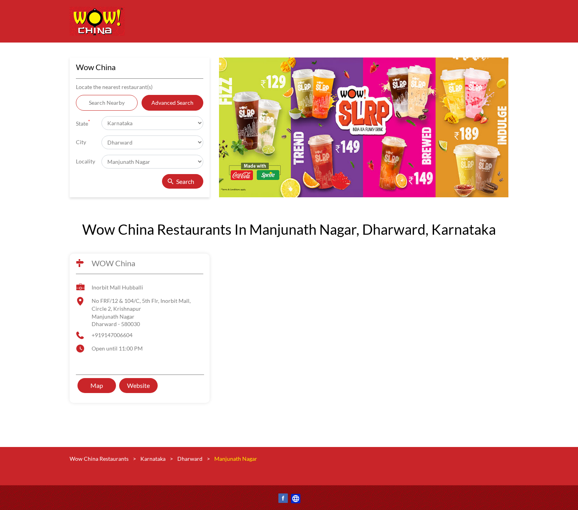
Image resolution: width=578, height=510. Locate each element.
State (83, 123)
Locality (85, 161)
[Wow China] (97, 21)
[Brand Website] (295, 499)
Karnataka (153, 458)
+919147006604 (112, 335)
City (81, 142)
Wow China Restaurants (100, 458)
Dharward (189, 458)
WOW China (113, 263)
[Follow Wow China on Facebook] (282, 499)
